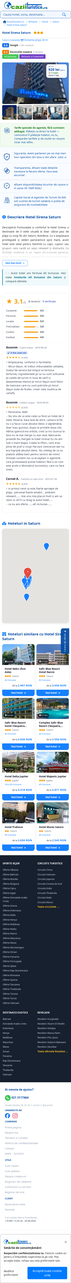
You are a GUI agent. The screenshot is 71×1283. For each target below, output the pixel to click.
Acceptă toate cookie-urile (47, 1273)
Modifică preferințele (11, 1272)
